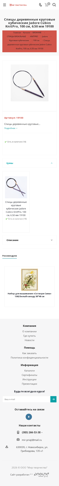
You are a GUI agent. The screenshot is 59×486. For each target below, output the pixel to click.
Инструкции (29, 379)
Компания (29, 326)
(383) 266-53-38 (31, 432)
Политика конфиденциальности (29, 357)
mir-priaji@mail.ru (32, 439)
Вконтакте (29, 417)
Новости (29, 340)
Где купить (29, 335)
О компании (29, 331)
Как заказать (29, 353)
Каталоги (29, 370)
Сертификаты (29, 375)
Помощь (29, 347)
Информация (29, 365)
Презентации (29, 383)
